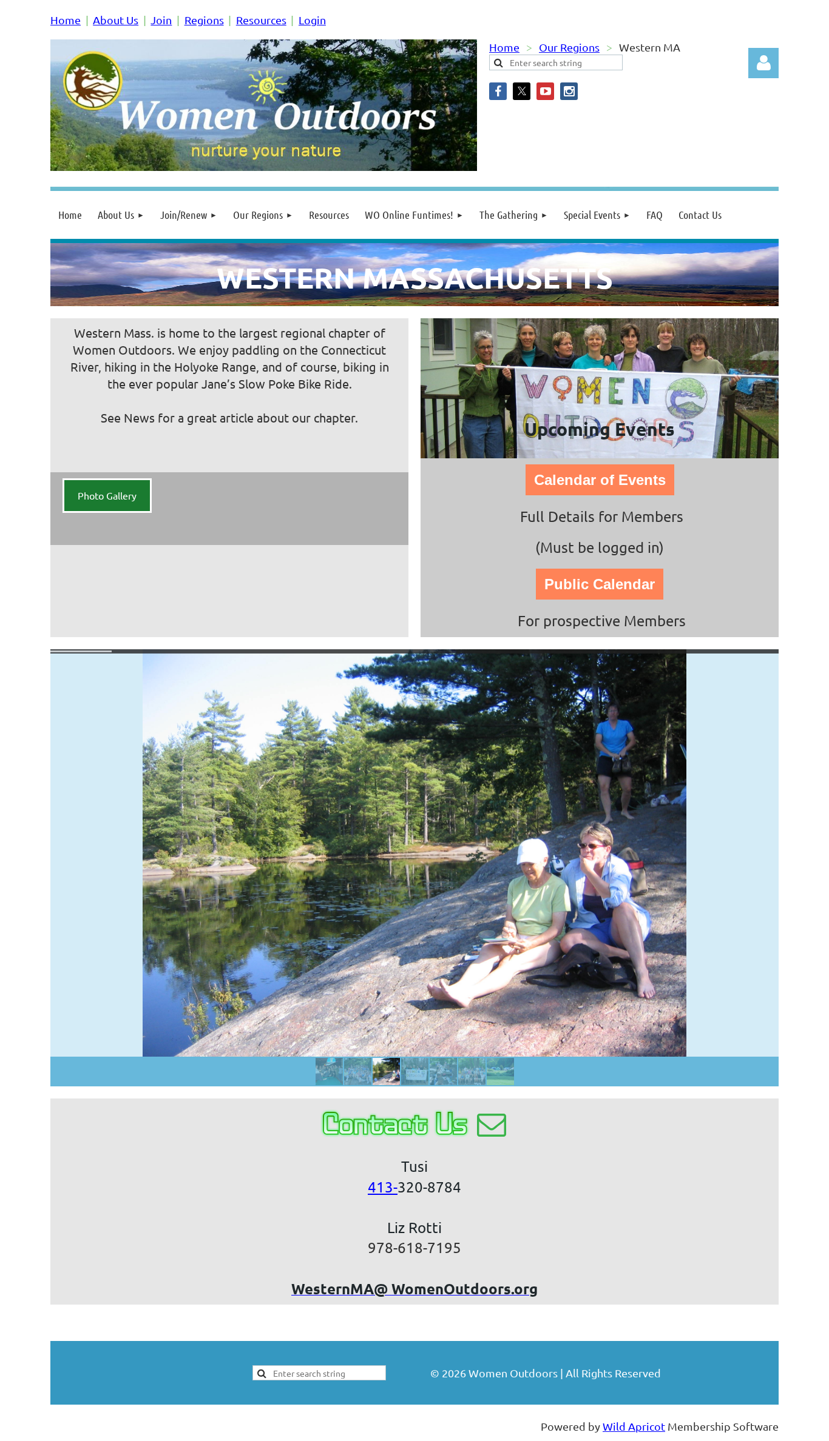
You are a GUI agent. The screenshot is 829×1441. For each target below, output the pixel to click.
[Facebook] (498, 91)
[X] (521, 91)
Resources (261, 19)
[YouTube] (545, 91)
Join (161, 19)
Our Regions (569, 47)
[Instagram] (569, 91)
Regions (204, 19)
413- (383, 1186)
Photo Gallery (107, 495)
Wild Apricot (634, 1426)
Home (65, 19)
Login (312, 19)
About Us (115, 19)
